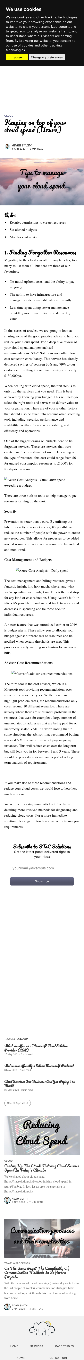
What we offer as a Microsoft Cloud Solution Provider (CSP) (36, 1048)
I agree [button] (17, 57)
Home (14, 1346)
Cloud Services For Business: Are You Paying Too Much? (39, 1084)
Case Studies (64, 1346)
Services (36, 1346)
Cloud (8, 115)
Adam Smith (22, 145)
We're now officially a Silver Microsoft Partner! (39, 1066)
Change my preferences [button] (47, 57)
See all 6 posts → (17, 1103)
